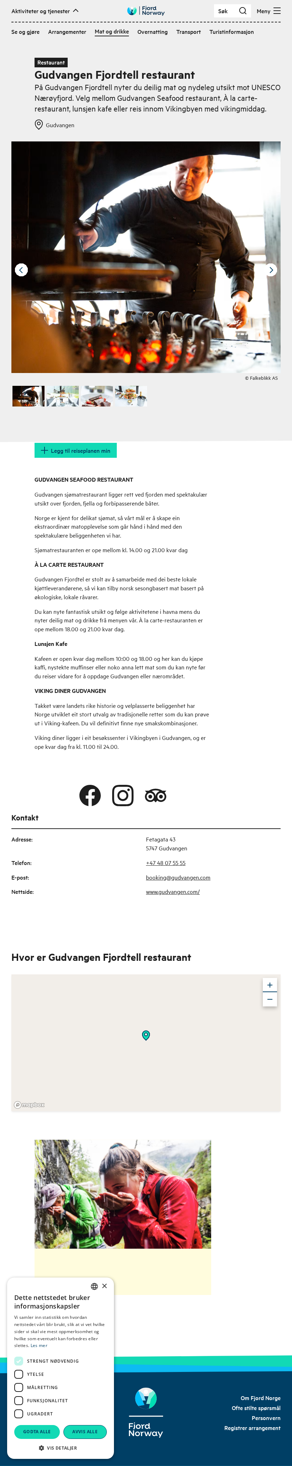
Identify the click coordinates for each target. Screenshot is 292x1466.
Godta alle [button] (37, 1432)
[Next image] (271, 270)
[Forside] (146, 1413)
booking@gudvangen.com (178, 877)
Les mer (39, 1345)
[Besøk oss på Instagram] (123, 795)
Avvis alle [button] (85, 1432)
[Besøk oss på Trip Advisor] (155, 795)
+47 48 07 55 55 (166, 862)
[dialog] (60, 1368)
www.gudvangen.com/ (173, 891)
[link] (261, 1398)
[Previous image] (21, 270)
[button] (60, 1448)
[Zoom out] (270, 999)
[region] (146, 1042)
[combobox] (94, 1286)
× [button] (104, 1286)
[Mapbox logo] (29, 1105)
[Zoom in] (270, 985)
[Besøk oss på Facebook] (90, 795)
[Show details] (146, 1035)
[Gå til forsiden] (146, 11)
